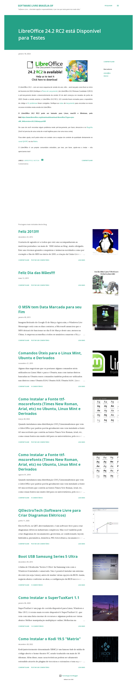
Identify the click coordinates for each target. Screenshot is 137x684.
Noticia (106, 76)
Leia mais (81, 260)
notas (61, 103)
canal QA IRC (23, 141)
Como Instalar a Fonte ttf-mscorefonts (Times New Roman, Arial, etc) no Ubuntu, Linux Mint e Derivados (49, 406)
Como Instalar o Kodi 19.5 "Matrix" (49, 638)
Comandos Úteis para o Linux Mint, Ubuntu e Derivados (50, 355)
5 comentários (37, 585)
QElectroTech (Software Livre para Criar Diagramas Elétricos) (49, 513)
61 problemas (32, 103)
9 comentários (37, 386)
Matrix (35, 141)
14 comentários (37, 626)
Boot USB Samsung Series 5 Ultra (48, 556)
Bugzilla (90, 127)
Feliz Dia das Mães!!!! (36, 272)
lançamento (70, 103)
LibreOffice (107, 73)
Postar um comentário (40, 260)
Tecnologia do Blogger (70, 676)
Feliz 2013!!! (28, 231)
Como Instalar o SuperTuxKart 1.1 (48, 597)
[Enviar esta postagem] (42, 160)
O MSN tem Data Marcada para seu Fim (50, 309)
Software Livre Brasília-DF (35, 5)
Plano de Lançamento (50, 91)
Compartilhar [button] (109, 62)
